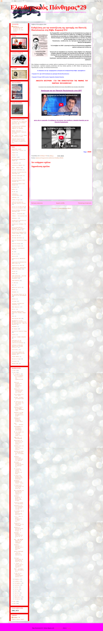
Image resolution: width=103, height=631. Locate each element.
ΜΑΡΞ (13, 285)
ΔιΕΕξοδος (14, 197)
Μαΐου (16, 591)
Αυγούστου (17, 585)
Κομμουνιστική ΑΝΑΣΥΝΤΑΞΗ (18, 258)
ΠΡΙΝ (13, 316)
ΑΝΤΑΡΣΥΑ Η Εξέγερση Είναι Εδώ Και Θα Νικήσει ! (18, 529)
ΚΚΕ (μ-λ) (14, 254)
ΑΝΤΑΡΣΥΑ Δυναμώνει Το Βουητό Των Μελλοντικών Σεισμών (18, 498)
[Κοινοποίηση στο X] (60, 156)
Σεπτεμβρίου (17, 583)
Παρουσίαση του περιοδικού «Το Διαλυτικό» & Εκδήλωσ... (18, 442)
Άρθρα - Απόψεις (16, 167)
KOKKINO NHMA (15, 363)
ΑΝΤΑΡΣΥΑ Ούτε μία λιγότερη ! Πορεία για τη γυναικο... (19, 447)
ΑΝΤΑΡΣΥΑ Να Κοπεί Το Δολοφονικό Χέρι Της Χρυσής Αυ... (19, 453)
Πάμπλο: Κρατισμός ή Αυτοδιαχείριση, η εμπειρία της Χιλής (19, 132)
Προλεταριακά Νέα (16, 318)
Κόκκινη (14, 256)
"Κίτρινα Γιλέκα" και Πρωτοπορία (18, 503)
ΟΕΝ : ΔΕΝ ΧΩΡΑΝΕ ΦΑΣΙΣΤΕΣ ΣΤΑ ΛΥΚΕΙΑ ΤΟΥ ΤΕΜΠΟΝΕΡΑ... (18, 541)
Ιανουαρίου (17, 599)
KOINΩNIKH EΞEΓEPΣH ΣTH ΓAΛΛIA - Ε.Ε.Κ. (19, 482)
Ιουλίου (16, 587)
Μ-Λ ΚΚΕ (14, 282)
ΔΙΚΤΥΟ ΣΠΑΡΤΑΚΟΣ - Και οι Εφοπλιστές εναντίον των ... (18, 554)
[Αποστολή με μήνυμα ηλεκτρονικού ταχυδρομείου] (58, 156)
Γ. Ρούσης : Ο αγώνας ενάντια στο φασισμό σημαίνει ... (18, 565)
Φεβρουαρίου (17, 597)
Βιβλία (13, 189)
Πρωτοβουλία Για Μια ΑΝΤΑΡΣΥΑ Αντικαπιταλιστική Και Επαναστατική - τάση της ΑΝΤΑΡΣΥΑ (19, 322)
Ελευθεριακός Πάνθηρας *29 (19, 224)
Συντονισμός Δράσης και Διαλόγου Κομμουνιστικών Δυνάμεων (18, 353)
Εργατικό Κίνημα (16, 243)
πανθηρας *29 (16, 617)
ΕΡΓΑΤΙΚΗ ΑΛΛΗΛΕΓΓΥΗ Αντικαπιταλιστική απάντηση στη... (19, 464)
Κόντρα (13, 271)
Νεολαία (14, 299)
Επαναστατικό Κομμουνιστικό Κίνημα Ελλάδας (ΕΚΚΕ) (19, 233)
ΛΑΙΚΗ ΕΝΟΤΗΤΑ (15, 280)
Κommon (13, 273)
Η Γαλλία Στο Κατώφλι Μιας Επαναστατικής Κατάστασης (18, 477)
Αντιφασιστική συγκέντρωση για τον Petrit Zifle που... (19, 487)
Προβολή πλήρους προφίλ (18, 619)
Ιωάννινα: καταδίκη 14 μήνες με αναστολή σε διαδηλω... (17, 385)
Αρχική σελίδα (60, 203)
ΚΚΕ (12, 251)
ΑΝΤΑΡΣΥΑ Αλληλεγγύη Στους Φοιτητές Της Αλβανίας (18, 458)
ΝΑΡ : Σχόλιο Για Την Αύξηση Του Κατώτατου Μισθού (19, 136)
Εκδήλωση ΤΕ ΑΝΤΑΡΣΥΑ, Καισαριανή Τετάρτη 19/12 (18, 419)
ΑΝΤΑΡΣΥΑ (14, 157)
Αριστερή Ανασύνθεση (17, 169)
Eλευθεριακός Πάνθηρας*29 (48, 7)
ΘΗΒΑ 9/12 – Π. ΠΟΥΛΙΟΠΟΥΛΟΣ (18, 438)
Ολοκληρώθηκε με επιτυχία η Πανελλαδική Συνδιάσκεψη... (18, 428)
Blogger (69, 628)
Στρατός (14, 334)
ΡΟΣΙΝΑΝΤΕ (14, 326)
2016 (14, 603)
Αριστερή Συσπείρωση (17, 175)
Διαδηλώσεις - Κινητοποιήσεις (16, 195)
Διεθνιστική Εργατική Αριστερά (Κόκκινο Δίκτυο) (19, 203)
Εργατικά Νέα (15, 235)
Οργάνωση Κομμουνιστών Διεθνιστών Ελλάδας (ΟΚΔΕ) (49, 158)
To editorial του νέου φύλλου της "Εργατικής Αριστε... (19, 403)
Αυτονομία (14, 187)
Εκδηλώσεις (14, 218)
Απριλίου (16, 593)
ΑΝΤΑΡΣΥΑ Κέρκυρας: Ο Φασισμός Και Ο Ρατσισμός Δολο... (18, 547)
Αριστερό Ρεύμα (16, 178)
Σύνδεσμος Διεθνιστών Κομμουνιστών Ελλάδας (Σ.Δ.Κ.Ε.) (17, 346)
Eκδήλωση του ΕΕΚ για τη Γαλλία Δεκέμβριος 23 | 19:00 (19, 414)
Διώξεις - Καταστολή (17, 213)
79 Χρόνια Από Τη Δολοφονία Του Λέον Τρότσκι (18, 30)
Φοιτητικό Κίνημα (16, 359)
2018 (14, 372)
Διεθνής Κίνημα (16, 199)
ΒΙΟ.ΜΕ (13, 191)
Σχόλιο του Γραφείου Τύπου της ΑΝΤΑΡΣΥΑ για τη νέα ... (18, 390)
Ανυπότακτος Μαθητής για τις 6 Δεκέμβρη (19, 524)
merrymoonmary (58, 628)
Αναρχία (14, 152)
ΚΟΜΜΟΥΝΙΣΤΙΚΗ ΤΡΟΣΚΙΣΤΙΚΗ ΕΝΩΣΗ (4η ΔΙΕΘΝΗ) (19, 268)
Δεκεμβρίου (17, 374)
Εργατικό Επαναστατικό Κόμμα (19, 240)
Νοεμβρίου (17, 579)
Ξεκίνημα (14, 301)
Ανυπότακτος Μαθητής (17, 165)
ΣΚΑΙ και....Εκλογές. (19, 424)
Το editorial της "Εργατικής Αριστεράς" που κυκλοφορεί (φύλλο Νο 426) (19, 122)
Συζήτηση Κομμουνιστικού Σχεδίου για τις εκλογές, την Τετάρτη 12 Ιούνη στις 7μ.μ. (19, 140)
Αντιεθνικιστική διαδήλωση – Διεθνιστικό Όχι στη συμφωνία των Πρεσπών (19, 127)
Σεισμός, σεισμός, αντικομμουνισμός (19, 398)
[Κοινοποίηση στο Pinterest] (63, 156)
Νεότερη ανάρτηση (37, 203)
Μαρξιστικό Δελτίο (16, 287)
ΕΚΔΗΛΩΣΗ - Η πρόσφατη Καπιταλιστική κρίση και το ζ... (18, 535)
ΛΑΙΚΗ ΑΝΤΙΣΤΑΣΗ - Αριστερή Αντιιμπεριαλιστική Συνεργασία (19, 277)
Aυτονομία (14, 361)
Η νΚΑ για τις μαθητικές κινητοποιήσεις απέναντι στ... (18, 575)
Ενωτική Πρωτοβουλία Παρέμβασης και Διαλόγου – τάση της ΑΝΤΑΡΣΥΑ (19, 228)
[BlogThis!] (59, 156)
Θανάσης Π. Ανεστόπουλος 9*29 (18, 27)
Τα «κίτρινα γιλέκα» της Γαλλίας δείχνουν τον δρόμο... (18, 471)
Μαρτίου (16, 595)
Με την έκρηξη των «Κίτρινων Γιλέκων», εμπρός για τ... (19, 433)
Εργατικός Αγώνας (16, 246)
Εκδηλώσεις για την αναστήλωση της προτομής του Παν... (18, 507)
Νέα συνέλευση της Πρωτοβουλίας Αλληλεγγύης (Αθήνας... (19, 492)
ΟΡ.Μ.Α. (14, 309)
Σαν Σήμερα (14, 328)
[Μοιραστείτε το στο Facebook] (62, 156)
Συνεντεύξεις (15, 349)
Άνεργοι (14, 155)
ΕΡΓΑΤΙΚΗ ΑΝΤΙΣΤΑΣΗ (17, 237)
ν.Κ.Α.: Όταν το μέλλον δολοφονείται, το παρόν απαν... (18, 519)
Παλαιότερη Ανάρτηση (84, 203)
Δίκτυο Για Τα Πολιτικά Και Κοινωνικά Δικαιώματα (19, 207)
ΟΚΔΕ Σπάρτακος (16, 307)
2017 (14, 601)
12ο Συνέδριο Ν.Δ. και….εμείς (19, 395)
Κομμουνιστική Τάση (17, 265)
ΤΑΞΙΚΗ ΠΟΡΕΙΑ (15, 356)
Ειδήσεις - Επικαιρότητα (18, 216)
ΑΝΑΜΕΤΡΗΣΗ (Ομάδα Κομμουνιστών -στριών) (17, 150)
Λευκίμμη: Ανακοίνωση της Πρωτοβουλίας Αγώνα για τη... (19, 560)
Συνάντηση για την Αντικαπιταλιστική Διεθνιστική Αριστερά (17, 341)
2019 (14, 370)
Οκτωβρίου (17, 581)
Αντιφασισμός (15, 163)
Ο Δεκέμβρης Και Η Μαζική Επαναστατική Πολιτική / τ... (19, 513)
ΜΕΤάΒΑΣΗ (14, 292)
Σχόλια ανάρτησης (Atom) (64, 208)
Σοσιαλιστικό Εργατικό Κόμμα (19, 331)
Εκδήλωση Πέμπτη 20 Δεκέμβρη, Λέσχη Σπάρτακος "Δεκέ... (19, 409)
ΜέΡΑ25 (13, 289)
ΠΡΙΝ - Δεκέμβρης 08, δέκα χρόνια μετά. (19, 570)
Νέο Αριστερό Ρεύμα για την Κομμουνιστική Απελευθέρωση (19, 295)
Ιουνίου (16, 589)
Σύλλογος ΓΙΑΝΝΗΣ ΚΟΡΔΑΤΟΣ (19, 337)
